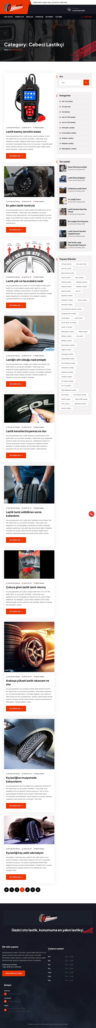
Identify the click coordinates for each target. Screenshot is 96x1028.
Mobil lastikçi (39, 127)
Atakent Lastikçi (67, 138)
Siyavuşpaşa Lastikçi (68, 345)
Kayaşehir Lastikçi (67, 300)
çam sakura (65, 394)
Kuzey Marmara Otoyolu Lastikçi (71, 309)
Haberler (39, 17)
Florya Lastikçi (65, 277)
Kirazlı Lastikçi (82, 300)
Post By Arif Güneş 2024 (77, 169)
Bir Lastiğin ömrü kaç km (78, 221)
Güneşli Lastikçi (66, 282)
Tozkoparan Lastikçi (67, 367)
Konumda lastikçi (66, 304)
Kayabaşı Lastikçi (67, 295)
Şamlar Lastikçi (66, 408)
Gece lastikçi (79, 277)
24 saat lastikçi (66, 264)
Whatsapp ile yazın (14, 973)
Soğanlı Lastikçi (66, 349)
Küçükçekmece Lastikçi (68, 313)
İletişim (59, 17)
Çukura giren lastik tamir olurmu (26, 587)
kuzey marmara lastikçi (77, 167)
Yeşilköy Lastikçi (66, 376)
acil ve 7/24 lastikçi (68, 117)
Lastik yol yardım (66, 327)
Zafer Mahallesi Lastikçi (68, 390)
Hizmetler (19, 17)
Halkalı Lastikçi (66, 291)
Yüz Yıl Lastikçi (66, 385)
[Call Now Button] (91, 514)
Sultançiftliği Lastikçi (68, 358)
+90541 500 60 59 (14, 1001)
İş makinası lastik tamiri (77, 188)
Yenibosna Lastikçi (67, 372)
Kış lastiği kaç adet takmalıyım (25, 852)
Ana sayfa (8, 17)
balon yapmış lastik (67, 273)
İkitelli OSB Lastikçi (81, 399)
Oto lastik (79, 336)
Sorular (29, 17)
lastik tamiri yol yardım (68, 322)
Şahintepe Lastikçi (80, 403)
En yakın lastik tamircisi (20, 205)
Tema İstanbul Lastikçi (68, 363)
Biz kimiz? (49, 17)
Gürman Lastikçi (66, 286)
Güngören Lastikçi (81, 282)
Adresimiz (87, 17)
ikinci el (78, 291)
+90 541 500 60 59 (14, 994)
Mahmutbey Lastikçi (67, 331)
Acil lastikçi (66, 112)
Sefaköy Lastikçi (66, 340)
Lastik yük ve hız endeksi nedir (25, 281)
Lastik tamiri (78, 318)
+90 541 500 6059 (78, 11)
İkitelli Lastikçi (65, 399)
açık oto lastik (66, 268)
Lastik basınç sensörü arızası (23, 131)
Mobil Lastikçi (83, 331)
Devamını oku (15, 156)
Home (6, 50)
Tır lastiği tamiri (74, 199)
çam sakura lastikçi (80, 394)
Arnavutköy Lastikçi (69, 133)
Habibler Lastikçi (81, 286)
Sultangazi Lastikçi (67, 354)
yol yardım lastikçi (67, 381)
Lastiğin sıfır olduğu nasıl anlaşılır (26, 359)
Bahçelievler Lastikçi (69, 149)
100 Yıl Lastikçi (67, 101)
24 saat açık (66, 107)
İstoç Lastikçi (65, 403)
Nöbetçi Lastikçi (66, 336)
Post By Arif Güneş (14, 127)
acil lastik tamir (81, 264)
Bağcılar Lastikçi (68, 143)
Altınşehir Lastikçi (68, 128)
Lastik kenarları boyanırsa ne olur (26, 431)
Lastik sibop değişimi (76, 178)
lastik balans (65, 318)
